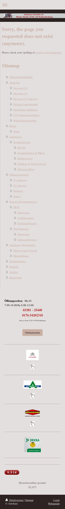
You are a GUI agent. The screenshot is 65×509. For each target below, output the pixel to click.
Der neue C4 (20, 88)
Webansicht (54, 503)
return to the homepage (49, 52)
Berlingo (18, 191)
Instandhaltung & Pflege (31, 153)
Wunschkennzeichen (25, 120)
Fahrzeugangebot (19, 174)
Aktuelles (14, 82)
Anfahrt (13, 272)
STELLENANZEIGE (21, 77)
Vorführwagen (26, 218)
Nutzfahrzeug (21, 228)
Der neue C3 (20, 93)
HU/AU (22, 147)
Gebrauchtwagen (27, 223)
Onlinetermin (32, 332)
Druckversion (16, 500)
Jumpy (17, 196)
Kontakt (13, 266)
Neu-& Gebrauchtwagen (23, 201)
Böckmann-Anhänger (25, 109)
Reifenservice (25, 158)
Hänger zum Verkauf (25, 250)
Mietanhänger (21, 256)
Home (12, 126)
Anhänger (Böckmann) (22, 245)
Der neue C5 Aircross (25, 99)
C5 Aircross (20, 185)
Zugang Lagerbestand (25, 104)
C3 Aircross (20, 180)
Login (56, 500)
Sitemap (29, 500)
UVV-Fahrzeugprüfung (26, 115)
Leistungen (15, 136)
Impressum (15, 277)
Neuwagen (24, 212)
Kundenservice (21, 142)
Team (16, 131)
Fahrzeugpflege (26, 169)
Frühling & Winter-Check (32, 164)
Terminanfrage (17, 261)
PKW (16, 207)
